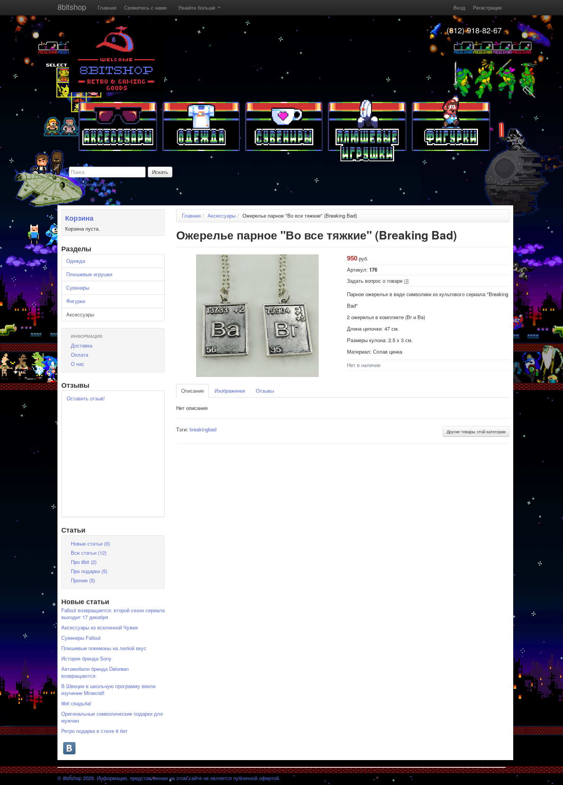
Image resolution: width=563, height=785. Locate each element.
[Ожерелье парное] (257, 314)
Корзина (79, 218)
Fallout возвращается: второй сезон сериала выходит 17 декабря (113, 613)
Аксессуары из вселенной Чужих (99, 627)
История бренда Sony (86, 658)
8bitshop (71, 6)
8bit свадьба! (76, 703)
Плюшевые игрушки (89, 274)
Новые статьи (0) (90, 543)
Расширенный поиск (92, 184)
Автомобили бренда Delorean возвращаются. (95, 672)
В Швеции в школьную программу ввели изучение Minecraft (108, 689)
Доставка (81, 345)
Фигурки (75, 301)
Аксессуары (80, 314)
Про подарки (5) (89, 571)
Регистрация (487, 7)
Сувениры (77, 287)
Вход (459, 7)
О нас (77, 363)
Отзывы (265, 390)
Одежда (75, 260)
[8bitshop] (116, 57)
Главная (107, 7)
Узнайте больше (197, 7)
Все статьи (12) (88, 552)
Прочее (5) (83, 580)
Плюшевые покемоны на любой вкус (103, 648)
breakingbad (203, 429)
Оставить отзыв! (86, 398)
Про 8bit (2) (84, 561)
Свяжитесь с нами (145, 7)
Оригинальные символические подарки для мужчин (112, 717)
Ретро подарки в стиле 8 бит (94, 730)
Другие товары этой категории (476, 431)
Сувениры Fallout (81, 637)
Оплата (79, 354)
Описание (192, 390)
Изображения (229, 390)
